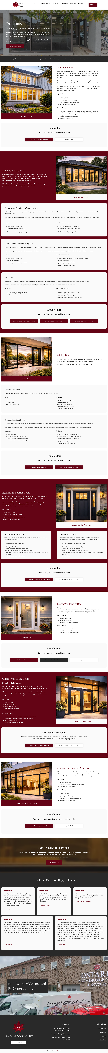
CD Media (59, 1050)
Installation (102, 1040)
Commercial (102, 1028)
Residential (102, 1032)
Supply (103, 1036)
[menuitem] (43, 3)
